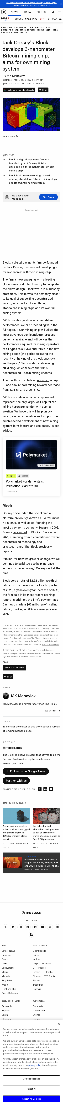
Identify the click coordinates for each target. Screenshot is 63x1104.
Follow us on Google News (26, 771)
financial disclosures (50, 644)
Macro (5, 972)
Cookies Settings (31, 1078)
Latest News (8, 950)
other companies (10, 635)
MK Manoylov (16, 76)
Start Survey (48, 197)
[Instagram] (20, 927)
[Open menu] (59, 12)
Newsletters (39, 1010)
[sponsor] (12, 862)
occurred (43, 380)
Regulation (7, 980)
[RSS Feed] (31, 935)
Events (36, 1014)
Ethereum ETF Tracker (44, 976)
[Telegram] (35, 927)
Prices (36, 955)
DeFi (4, 963)
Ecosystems (8, 967)
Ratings (37, 989)
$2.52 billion (37, 580)
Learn (5, 1014)
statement (9, 294)
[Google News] (57, 927)
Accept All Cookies (31, 1098)
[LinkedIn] (13, 927)
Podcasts (38, 1006)
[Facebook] (28, 927)
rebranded (20, 532)
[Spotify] (50, 927)
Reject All (31, 1089)
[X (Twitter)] (5, 927)
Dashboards (39, 950)
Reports (6, 1010)
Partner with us (16, 780)
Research (7, 1006)
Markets (6, 976)
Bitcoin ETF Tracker (43, 972)
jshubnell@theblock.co (19, 730)
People (36, 1019)
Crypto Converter (42, 963)
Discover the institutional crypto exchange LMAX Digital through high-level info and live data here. (31, 3)
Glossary (6, 1019)
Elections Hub (9, 989)
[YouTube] (43, 927)
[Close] (59, 1024)
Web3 (5, 984)
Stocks (36, 980)
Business (6, 955)
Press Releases (10, 993)
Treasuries (38, 984)
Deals (5, 959)
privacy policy (34, 1065)
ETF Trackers (40, 967)
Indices (36, 959)
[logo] (3, 12)
